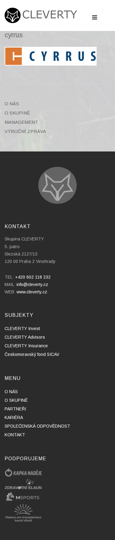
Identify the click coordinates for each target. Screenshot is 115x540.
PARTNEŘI (15, 408)
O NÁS (12, 103)
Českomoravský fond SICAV (32, 354)
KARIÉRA (14, 417)
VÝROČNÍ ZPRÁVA (25, 131)
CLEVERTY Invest (22, 328)
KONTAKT (15, 434)
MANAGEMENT (21, 122)
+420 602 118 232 (33, 277)
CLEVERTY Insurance (26, 345)
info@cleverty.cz (32, 284)
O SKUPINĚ (17, 112)
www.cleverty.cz (32, 291)
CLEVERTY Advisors (25, 337)
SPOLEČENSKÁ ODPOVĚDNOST (37, 426)
